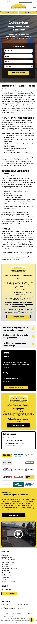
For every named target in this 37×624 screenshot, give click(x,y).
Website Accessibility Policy (23, 618)
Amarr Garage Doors (10, 438)
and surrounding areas (8, 581)
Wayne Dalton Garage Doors (13, 446)
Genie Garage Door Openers (13, 441)
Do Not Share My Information (15, 616)
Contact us (5, 253)
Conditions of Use (27, 616)
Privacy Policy (4, 616)
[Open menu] (34, 6)
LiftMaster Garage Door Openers (14, 443)
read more (25, 365)
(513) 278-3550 (6, 590)
